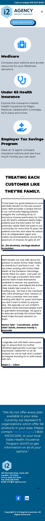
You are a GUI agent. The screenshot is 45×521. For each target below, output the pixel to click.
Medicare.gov (23, 432)
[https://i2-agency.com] (17, 12)
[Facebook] (18, 498)
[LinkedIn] (27, 498)
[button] (42, 11)
